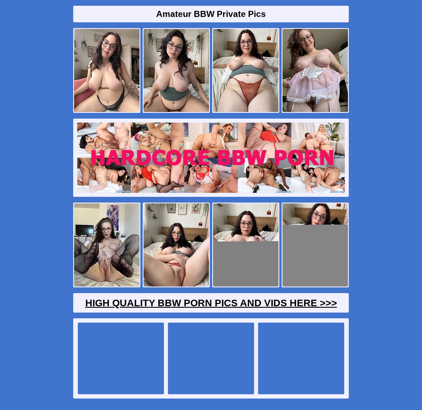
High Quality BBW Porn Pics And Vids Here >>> (211, 302)
